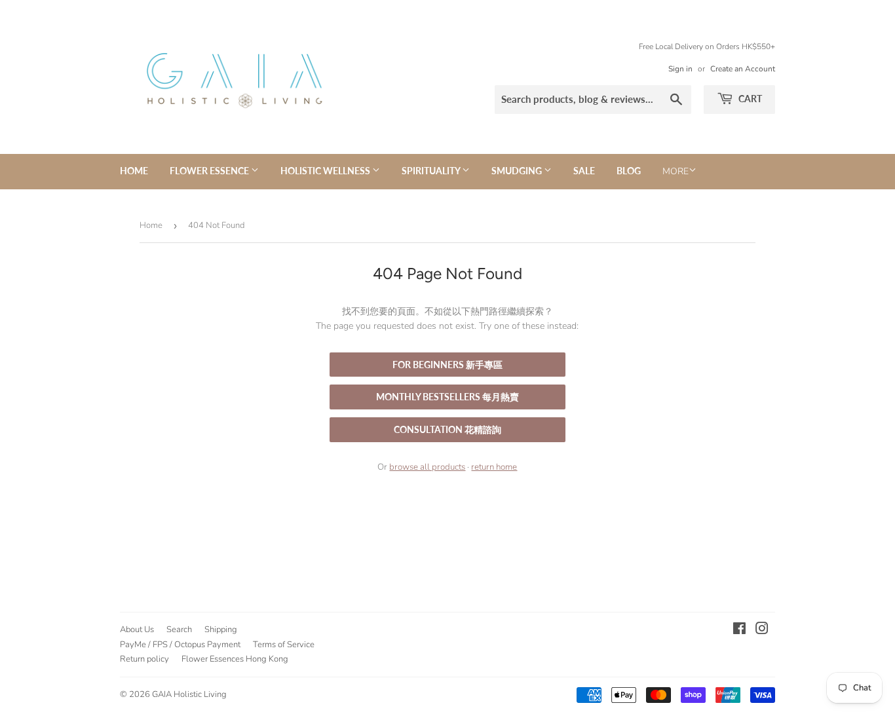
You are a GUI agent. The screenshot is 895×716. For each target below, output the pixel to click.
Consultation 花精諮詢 (447, 429)
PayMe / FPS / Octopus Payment (180, 644)
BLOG (629, 170)
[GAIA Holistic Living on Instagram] (762, 630)
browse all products (427, 467)
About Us (137, 629)
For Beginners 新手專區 (447, 364)
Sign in (680, 69)
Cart (749, 98)
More (675, 171)
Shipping (220, 629)
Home (134, 170)
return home (494, 467)
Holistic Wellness (326, 170)
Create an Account (742, 69)
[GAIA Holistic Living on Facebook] (739, 630)
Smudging (517, 170)
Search (179, 629)
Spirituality (432, 170)
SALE (584, 170)
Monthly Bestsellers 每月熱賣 (447, 396)
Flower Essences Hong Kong (234, 659)
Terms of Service (283, 644)
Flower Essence (210, 170)
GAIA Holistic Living (189, 694)
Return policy (144, 659)
